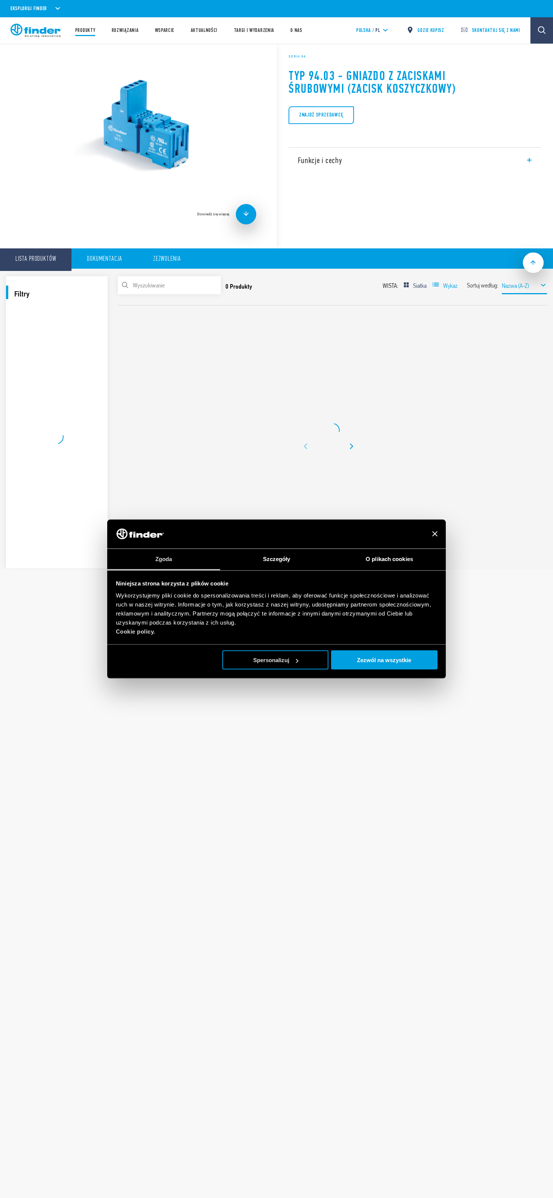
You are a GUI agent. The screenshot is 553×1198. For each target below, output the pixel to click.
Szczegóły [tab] (276, 558)
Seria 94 (297, 56)
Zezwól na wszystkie (384, 660)
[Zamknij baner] (435, 534)
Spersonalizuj (271, 660)
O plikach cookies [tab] (389, 558)
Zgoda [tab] (163, 558)
